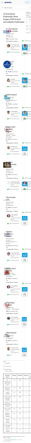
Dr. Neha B (12, 79)
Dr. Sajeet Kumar (13, 146)
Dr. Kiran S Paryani (14, 347)
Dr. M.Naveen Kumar (14, 44)
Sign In (27, 2)
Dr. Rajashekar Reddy (14, 182)
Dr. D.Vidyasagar (13, 111)
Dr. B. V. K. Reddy (14, 317)
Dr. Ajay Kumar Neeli (14, 253)
